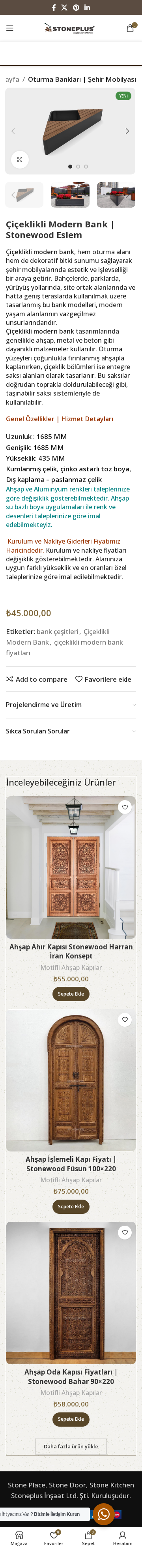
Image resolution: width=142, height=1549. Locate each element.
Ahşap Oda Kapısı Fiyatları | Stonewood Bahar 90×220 (71, 1376)
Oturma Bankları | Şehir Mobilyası (82, 79)
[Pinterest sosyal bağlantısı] (76, 7)
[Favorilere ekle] (125, 807)
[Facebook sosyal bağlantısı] (53, 7)
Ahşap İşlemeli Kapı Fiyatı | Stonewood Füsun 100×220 (71, 1164)
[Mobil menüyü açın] (10, 28)
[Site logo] (71, 27)
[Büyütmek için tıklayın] (20, 160)
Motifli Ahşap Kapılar (71, 967)
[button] (71, 994)
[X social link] (64, 7)
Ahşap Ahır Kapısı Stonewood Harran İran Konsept (71, 951)
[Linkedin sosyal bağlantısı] (87, 7)
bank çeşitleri (57, 631)
